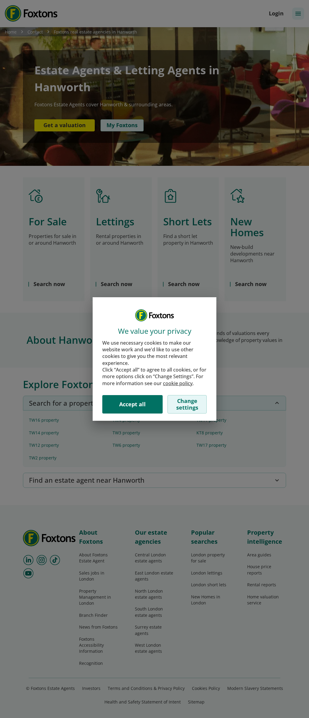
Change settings (187, 404)
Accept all (132, 404)
